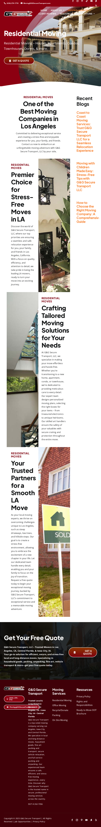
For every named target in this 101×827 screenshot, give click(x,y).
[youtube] (91, 1)
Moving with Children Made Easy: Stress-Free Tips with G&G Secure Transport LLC (86, 176)
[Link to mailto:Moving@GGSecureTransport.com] (21, 3)
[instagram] (78, 1)
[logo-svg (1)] (18, 12)
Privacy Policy (39, 821)
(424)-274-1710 (13, 3)
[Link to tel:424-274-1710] (5, 3)
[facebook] (73, 1)
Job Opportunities (23, 821)
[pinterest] (82, 1)
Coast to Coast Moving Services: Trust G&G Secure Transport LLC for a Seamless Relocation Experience (85, 131)
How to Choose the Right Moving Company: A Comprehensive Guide (88, 212)
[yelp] (96, 6)
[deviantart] (96, 1)
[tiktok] (87, 1)
